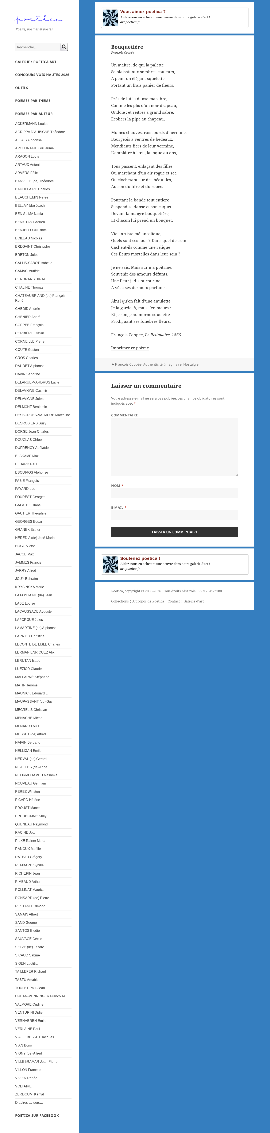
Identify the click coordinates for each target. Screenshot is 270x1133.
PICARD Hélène (27, 800)
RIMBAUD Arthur (28, 881)
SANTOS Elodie (27, 930)
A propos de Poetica (148, 601)
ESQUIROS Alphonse (31, 472)
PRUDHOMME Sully (30, 816)
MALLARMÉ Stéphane (32, 677)
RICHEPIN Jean (27, 873)
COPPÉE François (29, 325)
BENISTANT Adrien (30, 222)
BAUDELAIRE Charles (32, 189)
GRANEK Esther (27, 529)
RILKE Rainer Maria (30, 841)
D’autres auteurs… (29, 1102)
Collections (120, 601)
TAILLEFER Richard (30, 971)
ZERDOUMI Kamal (29, 1094)
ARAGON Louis (27, 156)
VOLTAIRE (23, 1086)
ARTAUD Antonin (28, 164)
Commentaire (124, 415)
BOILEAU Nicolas (28, 238)
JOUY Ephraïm (26, 579)
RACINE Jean (25, 832)
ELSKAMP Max (27, 456)
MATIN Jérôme (26, 685)
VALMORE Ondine (29, 1004)
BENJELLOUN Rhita (31, 230)
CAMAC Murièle (27, 271)
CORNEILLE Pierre (30, 341)
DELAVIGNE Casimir (31, 390)
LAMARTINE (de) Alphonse (36, 628)
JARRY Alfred (25, 570)
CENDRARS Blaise (30, 279)
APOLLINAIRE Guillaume (34, 148)
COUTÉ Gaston (27, 349)
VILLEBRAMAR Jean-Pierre (36, 1061)
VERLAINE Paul (27, 1029)
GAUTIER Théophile (30, 513)
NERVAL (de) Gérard (31, 759)
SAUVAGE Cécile (28, 939)
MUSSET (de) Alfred (30, 734)
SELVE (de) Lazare (29, 947)
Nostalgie (190, 364)
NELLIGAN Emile (28, 750)
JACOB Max (24, 554)
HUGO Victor (25, 546)
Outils (21, 87)
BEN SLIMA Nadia (29, 214)
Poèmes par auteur (34, 113)
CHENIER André (27, 317)
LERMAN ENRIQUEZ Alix (34, 652)
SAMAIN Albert (26, 914)
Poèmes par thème (33, 100)
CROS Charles (26, 358)
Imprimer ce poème (130, 348)
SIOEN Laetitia (26, 963)
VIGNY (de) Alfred (28, 1053)
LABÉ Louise (25, 603)
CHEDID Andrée (27, 309)
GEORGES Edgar (28, 521)
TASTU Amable (27, 980)
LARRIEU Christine (30, 636)
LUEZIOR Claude (28, 669)
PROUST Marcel (27, 808)
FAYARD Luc (25, 488)
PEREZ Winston (27, 791)
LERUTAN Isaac (27, 660)
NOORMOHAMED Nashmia (36, 775)
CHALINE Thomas (29, 287)
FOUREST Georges (30, 497)
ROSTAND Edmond (30, 906)
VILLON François (28, 1070)
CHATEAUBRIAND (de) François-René (40, 298)
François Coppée (128, 364)
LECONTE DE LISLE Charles (37, 644)
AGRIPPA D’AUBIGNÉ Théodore (40, 132)
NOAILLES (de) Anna (31, 767)
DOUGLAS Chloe (28, 440)
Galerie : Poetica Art (36, 61)
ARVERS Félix (26, 173)
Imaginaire (173, 364)
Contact (174, 601)
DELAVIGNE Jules (29, 399)
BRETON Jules (26, 255)
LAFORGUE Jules (29, 619)
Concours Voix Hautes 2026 (42, 74)
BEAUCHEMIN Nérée (31, 197)
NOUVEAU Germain (30, 783)
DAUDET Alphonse (30, 366)
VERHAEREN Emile (30, 1020)
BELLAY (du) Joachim (31, 205)
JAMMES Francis (28, 562)
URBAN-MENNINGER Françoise (40, 996)
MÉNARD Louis (27, 726)
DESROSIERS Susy (30, 423)
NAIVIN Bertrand (27, 742)
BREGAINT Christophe (32, 246)
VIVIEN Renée (26, 1078)
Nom (117, 485)
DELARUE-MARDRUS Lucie (37, 382)
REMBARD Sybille (29, 865)
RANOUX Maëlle (28, 849)
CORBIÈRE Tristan (29, 333)
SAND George (26, 922)
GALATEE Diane (28, 505)
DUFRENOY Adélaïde (32, 448)
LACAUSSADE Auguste (33, 611)
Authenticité (153, 364)
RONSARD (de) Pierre (32, 898)
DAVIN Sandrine (27, 374)
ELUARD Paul (26, 464)
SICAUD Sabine (27, 955)
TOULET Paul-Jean (30, 988)
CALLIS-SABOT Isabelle (33, 263)
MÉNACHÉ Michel (29, 718)
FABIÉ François (27, 480)
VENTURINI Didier (29, 1012)
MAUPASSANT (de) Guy (34, 701)
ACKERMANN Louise (31, 124)
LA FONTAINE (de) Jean (33, 595)
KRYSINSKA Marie (29, 587)
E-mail (119, 507)
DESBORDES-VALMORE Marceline (42, 415)
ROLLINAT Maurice (30, 889)
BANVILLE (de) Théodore (34, 181)
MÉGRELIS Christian (31, 710)
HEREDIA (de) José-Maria (35, 538)
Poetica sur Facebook (37, 1115)
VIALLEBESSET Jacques (34, 1037)
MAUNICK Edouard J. (31, 693)
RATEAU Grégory (28, 857)
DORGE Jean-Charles (32, 431)
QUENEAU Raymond (31, 824)
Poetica (117, 591)
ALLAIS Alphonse (28, 140)
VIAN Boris (23, 1045)
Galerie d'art (194, 601)
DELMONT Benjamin (31, 407)
